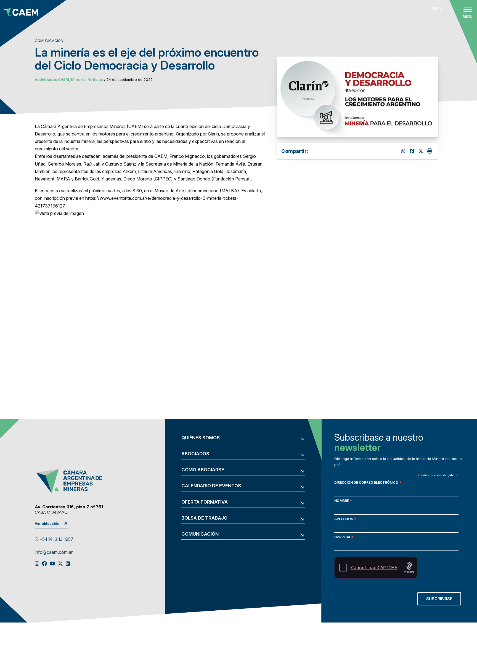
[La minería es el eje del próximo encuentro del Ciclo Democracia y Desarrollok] (412, 151)
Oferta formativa (204, 502)
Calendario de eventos (211, 485)
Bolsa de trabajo (204, 518)
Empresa (344, 537)
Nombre (343, 501)
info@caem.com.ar (54, 552)
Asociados (195, 453)
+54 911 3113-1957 (55, 539)
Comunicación (200, 534)
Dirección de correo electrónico (368, 483)
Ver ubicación (47, 524)
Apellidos (345, 519)
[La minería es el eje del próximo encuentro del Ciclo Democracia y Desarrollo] (421, 151)
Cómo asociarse (202, 469)
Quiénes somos (200, 437)
